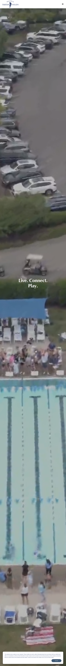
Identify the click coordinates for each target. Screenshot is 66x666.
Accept (56, 660)
